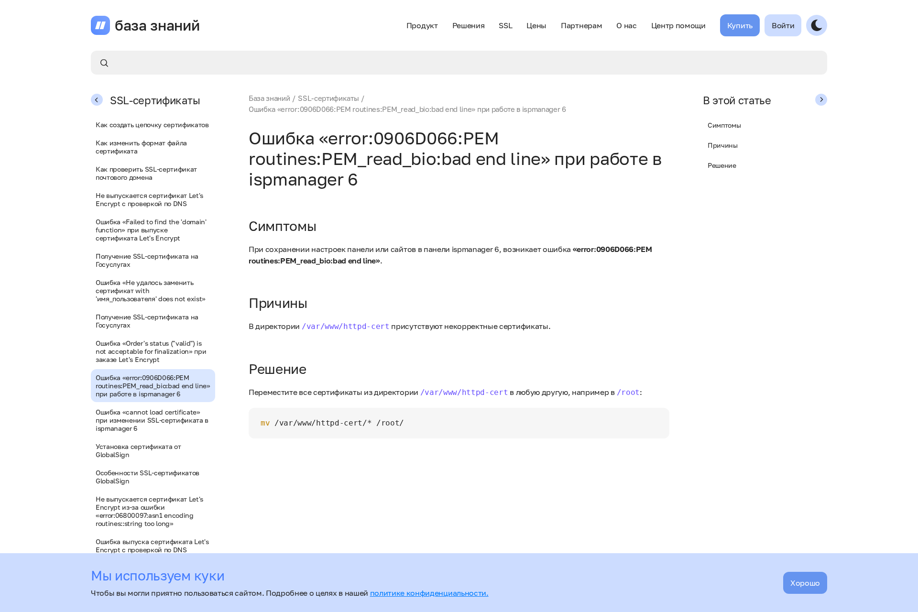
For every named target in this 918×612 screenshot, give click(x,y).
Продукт (422, 25)
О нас (626, 25)
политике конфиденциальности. (429, 593)
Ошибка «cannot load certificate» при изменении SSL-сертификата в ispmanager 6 (152, 420)
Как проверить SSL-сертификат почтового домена (146, 173)
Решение (722, 165)
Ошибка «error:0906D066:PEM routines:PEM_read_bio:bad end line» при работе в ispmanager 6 (153, 385)
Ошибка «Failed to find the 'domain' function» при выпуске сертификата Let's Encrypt (151, 230)
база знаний (157, 25)
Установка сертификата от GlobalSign (138, 450)
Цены (536, 25)
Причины (723, 145)
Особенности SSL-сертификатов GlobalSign (147, 477)
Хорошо (805, 583)
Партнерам (581, 25)
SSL (505, 25)
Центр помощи (678, 25)
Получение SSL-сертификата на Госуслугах (147, 260)
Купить (740, 25)
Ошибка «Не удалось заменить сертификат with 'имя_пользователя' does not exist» (151, 290)
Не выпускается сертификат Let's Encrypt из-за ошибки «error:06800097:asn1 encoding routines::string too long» (149, 511)
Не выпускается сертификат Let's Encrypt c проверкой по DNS (149, 199)
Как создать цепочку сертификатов (152, 124)
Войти (783, 25)
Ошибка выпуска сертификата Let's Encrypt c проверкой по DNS (152, 545)
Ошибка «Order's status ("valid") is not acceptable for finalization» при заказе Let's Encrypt (151, 351)
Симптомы (724, 125)
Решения (468, 25)
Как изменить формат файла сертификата (141, 147)
